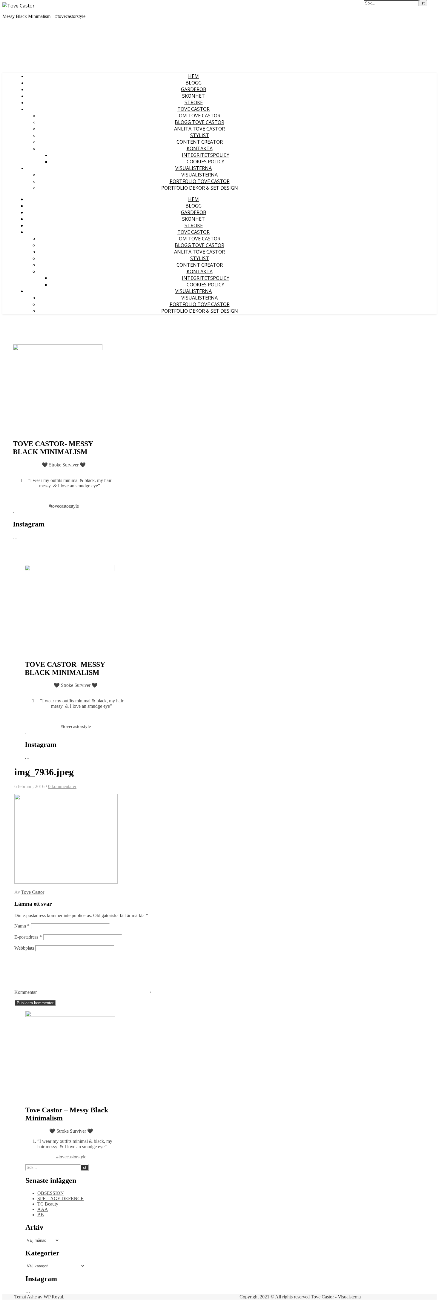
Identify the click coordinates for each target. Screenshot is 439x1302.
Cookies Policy (205, 161)
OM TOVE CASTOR (199, 115)
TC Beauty (47, 1203)
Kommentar (25, 992)
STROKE (194, 102)
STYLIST (199, 135)
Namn (22, 925)
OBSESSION (50, 1193)
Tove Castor (32, 892)
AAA (42, 1209)
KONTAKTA (200, 148)
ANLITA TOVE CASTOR (199, 128)
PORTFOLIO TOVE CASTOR (200, 181)
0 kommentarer (62, 786)
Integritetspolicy (205, 155)
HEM (193, 76)
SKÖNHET (193, 96)
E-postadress (28, 936)
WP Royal (53, 1296)
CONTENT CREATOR (199, 142)
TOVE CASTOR (193, 109)
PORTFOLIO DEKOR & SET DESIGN (199, 188)
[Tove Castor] (18, 5)
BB (40, 1214)
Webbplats (24, 948)
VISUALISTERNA (193, 168)
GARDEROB (193, 89)
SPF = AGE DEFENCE (60, 1198)
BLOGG (193, 82)
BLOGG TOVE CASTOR (199, 122)
